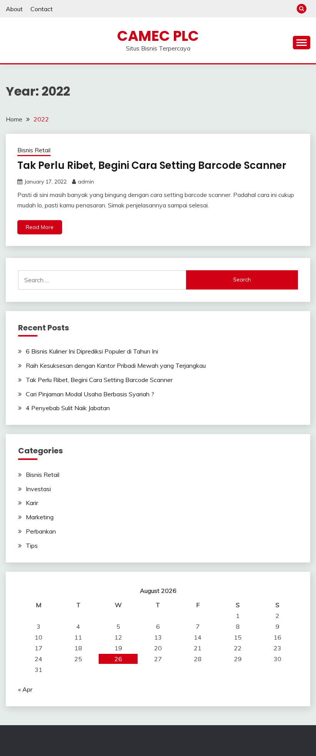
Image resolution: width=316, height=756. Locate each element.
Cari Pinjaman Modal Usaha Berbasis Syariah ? (90, 394)
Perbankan (41, 531)
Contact (41, 9)
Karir (32, 503)
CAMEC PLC (158, 36)
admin (86, 181)
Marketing (40, 517)
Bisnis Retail (33, 150)
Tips (32, 545)
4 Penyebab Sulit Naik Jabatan (68, 408)
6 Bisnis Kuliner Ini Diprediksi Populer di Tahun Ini (92, 351)
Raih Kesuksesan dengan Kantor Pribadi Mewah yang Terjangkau (116, 365)
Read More (40, 227)
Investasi (38, 489)
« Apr (25, 689)
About (14, 9)
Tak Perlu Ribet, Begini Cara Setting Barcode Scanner (151, 165)
